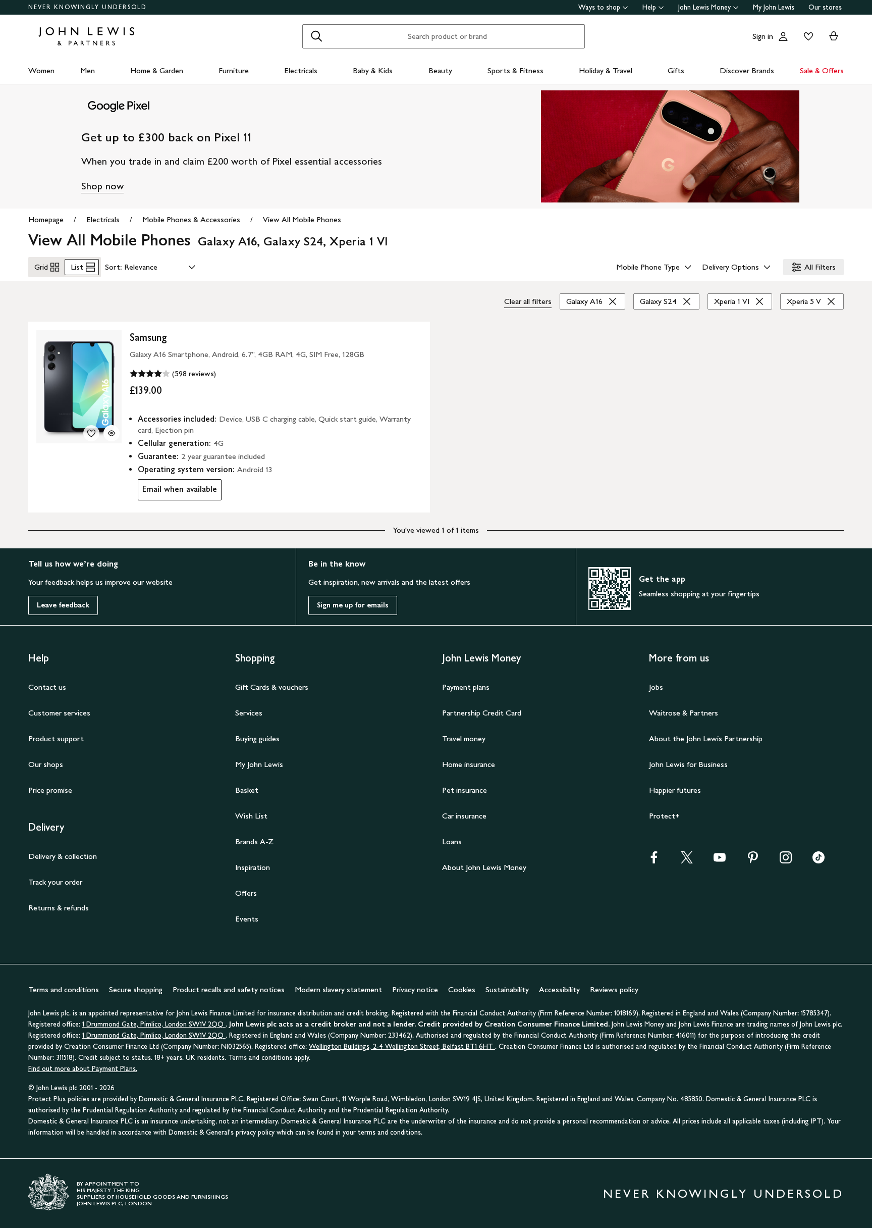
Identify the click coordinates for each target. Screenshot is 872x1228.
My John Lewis (773, 7)
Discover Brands (747, 70)
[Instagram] (786, 860)
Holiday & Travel (605, 70)
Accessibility (559, 989)
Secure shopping (135, 989)
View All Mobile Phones (302, 219)
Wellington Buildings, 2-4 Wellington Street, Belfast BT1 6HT (402, 1046)
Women (41, 70)
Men (87, 70)
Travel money (463, 738)
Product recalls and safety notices (229, 989)
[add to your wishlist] (91, 433)
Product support (56, 738)
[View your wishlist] (806, 36)
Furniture (234, 70)
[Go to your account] (783, 36)
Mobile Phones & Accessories (191, 219)
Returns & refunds (58, 907)
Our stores (825, 7)
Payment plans (465, 687)
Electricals (300, 70)
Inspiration (252, 867)
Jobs (656, 687)
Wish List (251, 816)
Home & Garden (156, 70)
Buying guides (257, 738)
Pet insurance (464, 790)
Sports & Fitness (515, 70)
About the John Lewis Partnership (705, 738)
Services (248, 713)
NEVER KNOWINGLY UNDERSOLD (87, 7)
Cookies (461, 989)
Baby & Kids (373, 70)
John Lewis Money (704, 7)
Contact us (47, 687)
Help (649, 7)
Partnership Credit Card (481, 713)
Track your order (55, 882)
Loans (452, 841)
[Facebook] (654, 860)
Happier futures (675, 790)
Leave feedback (63, 605)
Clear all (528, 301)
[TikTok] (818, 860)
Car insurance (464, 816)
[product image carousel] (79, 386)
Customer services (59, 713)
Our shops (45, 764)
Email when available (177, 491)
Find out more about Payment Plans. (82, 1068)
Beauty (440, 70)
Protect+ (664, 816)
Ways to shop (599, 7)
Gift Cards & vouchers (271, 687)
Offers (246, 893)
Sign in (762, 36)
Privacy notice (415, 989)
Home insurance (468, 764)
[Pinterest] (753, 860)
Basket (246, 790)
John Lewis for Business (688, 764)
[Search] (316, 36)
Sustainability (507, 989)
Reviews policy (614, 989)
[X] (687, 860)
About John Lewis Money (484, 867)
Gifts (676, 70)
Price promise (50, 790)
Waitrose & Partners (683, 713)
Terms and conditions (63, 989)
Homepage (46, 219)
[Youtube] (720, 860)
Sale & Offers (822, 70)
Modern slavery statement (338, 989)
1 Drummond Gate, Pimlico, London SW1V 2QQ (154, 1024)
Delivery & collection (62, 856)
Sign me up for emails (353, 605)
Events (246, 919)
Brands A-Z (254, 841)
